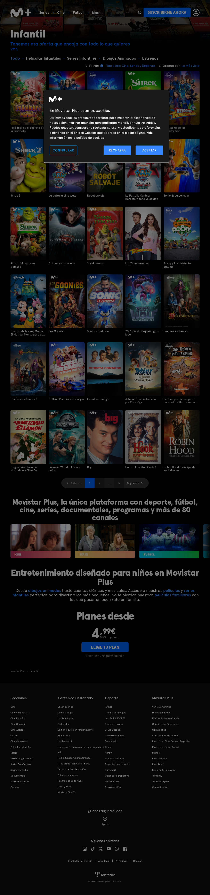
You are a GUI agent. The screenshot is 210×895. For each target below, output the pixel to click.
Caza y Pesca (65, 786)
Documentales (18, 775)
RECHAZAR (117, 150)
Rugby (108, 752)
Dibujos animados (68, 775)
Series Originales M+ (21, 758)
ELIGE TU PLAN (105, 647)
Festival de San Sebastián (72, 769)
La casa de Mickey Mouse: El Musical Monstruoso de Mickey (27, 333)
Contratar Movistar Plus (165, 735)
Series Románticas (20, 764)
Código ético (159, 729)
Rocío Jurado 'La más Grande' (74, 757)
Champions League (115, 712)
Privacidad (121, 861)
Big (89, 467)
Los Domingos (65, 718)
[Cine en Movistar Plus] (40, 541)
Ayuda (105, 824)
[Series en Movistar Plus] (105, 541)
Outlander (63, 724)
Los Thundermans (136, 263)
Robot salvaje (96, 195)
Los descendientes (176, 331)
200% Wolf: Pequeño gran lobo (142, 333)
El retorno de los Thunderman (174, 129)
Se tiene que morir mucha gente (76, 729)
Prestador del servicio (80, 861)
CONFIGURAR (63, 150)
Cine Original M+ (19, 712)
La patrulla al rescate (62, 195)
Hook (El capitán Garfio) (140, 467)
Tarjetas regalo (160, 781)
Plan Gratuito (159, 758)
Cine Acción (17, 729)
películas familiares (173, 594)
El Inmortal (64, 735)
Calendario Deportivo (117, 775)
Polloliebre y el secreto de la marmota (27, 129)
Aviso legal (104, 861)
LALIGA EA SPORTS (115, 718)
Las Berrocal (65, 741)
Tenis (108, 747)
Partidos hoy (112, 781)
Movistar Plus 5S (66, 792)
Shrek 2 (15, 195)
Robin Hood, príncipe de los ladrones (179, 468)
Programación (113, 787)
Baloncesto (111, 741)
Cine (61, 12)
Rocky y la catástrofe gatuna (177, 265)
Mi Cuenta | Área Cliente (165, 718)
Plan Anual (158, 764)
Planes (156, 752)
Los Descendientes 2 (23, 399)
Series (44, 12)
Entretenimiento (19, 781)
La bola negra (65, 712)
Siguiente (133, 483)
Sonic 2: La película (176, 195)
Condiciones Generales (165, 724)
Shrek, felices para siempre (22, 265)
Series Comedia (19, 770)
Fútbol (78, 12)
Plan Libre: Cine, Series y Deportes (171, 741)
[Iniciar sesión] (196, 12)
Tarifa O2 (157, 775)
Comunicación (160, 787)
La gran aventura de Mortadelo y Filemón (23, 468)
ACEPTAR (149, 150)
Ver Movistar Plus (161, 706)
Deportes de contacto (117, 764)
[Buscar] (140, 12)
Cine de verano (18, 741)
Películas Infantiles (20, 747)
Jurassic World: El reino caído (64, 468)
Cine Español (17, 718)
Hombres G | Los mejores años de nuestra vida (81, 750)
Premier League (114, 724)
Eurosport (110, 770)
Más (95, 13)
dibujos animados (44, 590)
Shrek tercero (96, 263)
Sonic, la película (98, 331)
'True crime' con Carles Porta (74, 763)
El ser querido (65, 706)
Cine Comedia (18, 724)
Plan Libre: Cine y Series (165, 747)
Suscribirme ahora (167, 12)
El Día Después (113, 729)
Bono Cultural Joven (163, 770)
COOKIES (137, 861)
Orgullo (14, 787)
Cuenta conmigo (97, 399)
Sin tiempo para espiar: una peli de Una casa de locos (179, 400)
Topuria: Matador (114, 758)
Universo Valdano (114, 735)
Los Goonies (57, 331)
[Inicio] (20, 12)
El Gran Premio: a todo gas (66, 399)
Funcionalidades (161, 712)
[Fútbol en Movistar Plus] (169, 541)
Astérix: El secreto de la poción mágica (140, 400)
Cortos (14, 735)
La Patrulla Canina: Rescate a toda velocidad (141, 197)
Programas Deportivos (70, 780)
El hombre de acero (62, 263)
